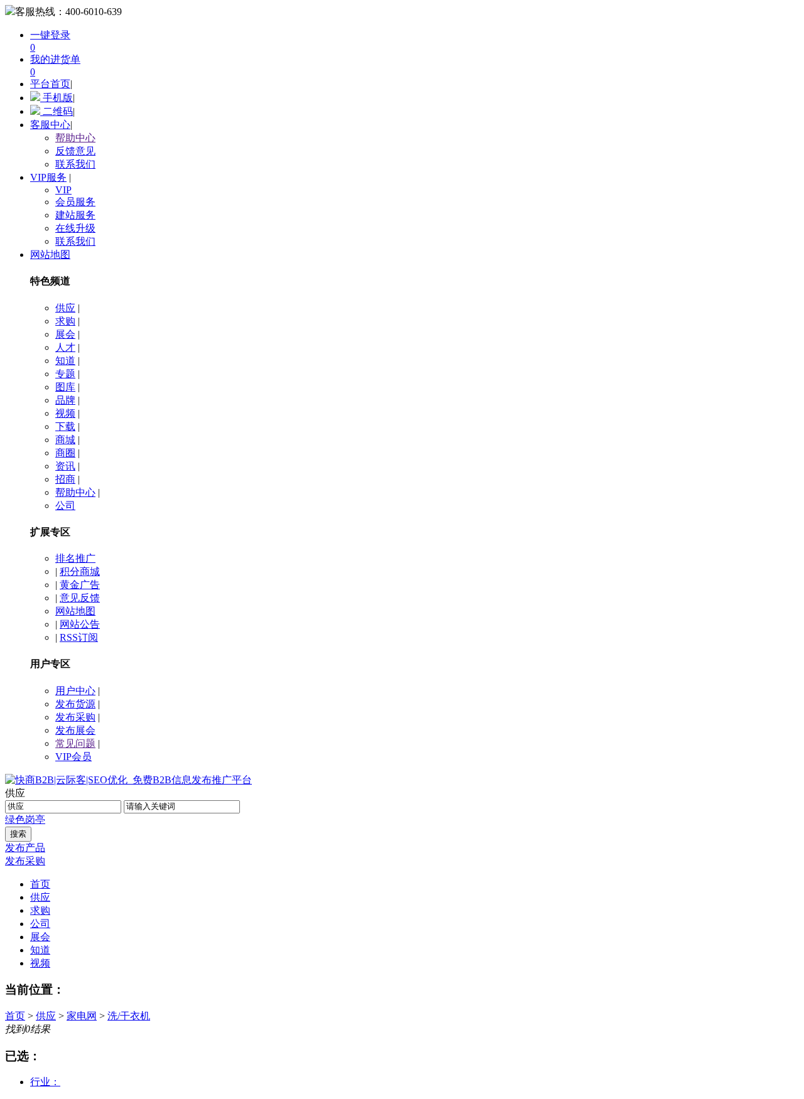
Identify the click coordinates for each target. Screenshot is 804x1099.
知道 (65, 360)
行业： (45, 1081)
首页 (15, 1016)
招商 (65, 479)
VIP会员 (73, 756)
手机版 (56, 97)
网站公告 (80, 624)
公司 (65, 505)
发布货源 (75, 704)
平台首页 (50, 83)
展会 (65, 334)
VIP (63, 190)
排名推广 (75, 558)
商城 (65, 439)
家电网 (82, 1016)
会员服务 (75, 201)
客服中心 (50, 124)
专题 (65, 373)
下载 (65, 426)
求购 (65, 321)
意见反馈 (80, 597)
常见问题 (75, 743)
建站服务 (75, 215)
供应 (65, 308)
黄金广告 (80, 584)
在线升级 (75, 228)
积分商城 (80, 571)
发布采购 (75, 717)
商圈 (65, 453)
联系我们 (75, 164)
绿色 (15, 819)
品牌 (65, 400)
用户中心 (75, 690)
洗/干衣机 (128, 1016)
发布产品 (25, 847)
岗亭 (35, 819)
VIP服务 (48, 177)
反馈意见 (75, 151)
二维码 (56, 111)
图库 (65, 387)
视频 (65, 413)
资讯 (65, 466)
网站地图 (50, 254)
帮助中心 (75, 137)
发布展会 (75, 730)
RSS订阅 (79, 637)
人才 (65, 347)
